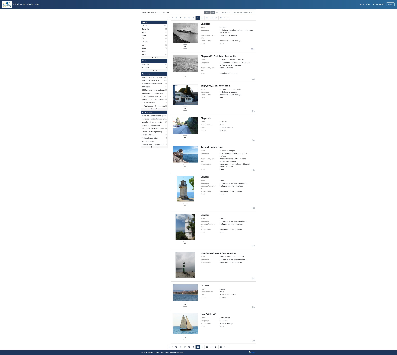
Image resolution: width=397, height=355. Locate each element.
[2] (157, 70)
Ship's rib (206, 118)
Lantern (205, 177)
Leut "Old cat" (208, 314)
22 (207, 18)
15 (176, 18)
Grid (217, 12)
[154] (157, 57)
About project (379, 4)
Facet (207, 12)
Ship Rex (205, 23)
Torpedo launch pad (212, 147)
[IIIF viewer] (185, 46)
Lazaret (205, 285)
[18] (157, 109)
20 (198, 18)
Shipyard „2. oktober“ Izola (215, 85)
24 (216, 18)
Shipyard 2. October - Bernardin (218, 56)
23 (211, 18)
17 (185, 18)
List (212, 12)
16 (180, 18)
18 (189, 18)
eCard (368, 4)
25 (221, 18)
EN (389, 4)
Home (361, 4)
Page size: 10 (225, 12)
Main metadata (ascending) (243, 12)
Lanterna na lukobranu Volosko (218, 253)
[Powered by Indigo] (252, 352)
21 (202, 18)
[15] (157, 147)
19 (193, 18)
